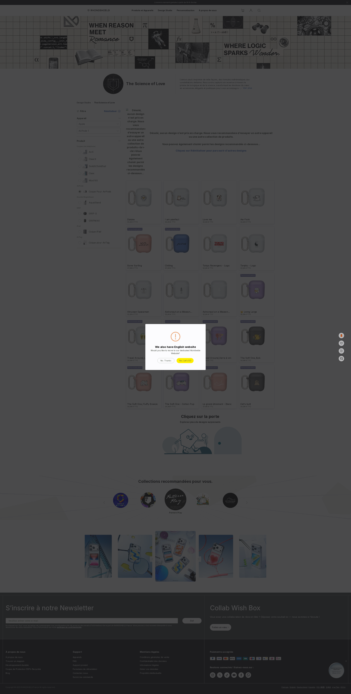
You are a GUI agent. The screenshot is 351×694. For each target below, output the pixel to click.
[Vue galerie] (341, 335)
